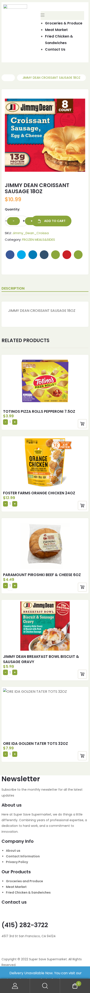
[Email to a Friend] (78, 254)
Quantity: (12, 209)
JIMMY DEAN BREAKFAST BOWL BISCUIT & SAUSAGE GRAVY (41, 659)
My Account (15, 986)
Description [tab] (13, 288)
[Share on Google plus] (55, 254)
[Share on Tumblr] (44, 254)
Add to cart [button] (82, 423)
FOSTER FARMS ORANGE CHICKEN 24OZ (39, 493)
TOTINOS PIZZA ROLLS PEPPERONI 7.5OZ (39, 411)
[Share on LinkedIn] (32, 254)
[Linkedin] (30, 949)
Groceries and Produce (24, 881)
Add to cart (55, 221)
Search (45, 986)
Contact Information (23, 856)
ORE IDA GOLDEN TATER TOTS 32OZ (35, 743)
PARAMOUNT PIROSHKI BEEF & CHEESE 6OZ (42, 574)
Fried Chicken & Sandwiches (28, 892)
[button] (74, 102)
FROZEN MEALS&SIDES (38, 239)
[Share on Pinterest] (66, 254)
